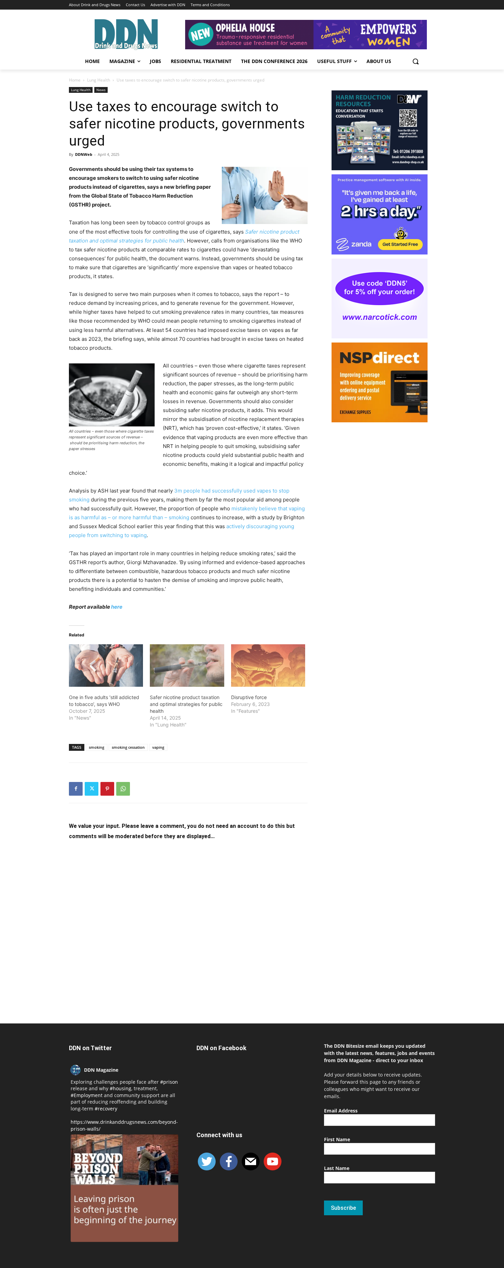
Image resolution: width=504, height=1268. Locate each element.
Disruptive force (249, 697)
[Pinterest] (107, 789)
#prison (169, 1082)
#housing (120, 1088)
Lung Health (98, 80)
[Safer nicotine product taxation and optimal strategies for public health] (187, 665)
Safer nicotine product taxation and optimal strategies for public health (186, 704)
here (116, 607)
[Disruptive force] (268, 665)
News (101, 89)
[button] (415, 61)
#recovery (106, 1108)
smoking (96, 747)
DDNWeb (83, 154)
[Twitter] (91, 789)
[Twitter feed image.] (124, 1188)
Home (75, 80)
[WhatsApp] (123, 789)
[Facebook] (76, 789)
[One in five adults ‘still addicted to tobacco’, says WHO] (106, 665)
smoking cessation (128, 747)
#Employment (87, 1095)
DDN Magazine (101, 1070)
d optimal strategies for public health (139, 240)
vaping (158, 747)
